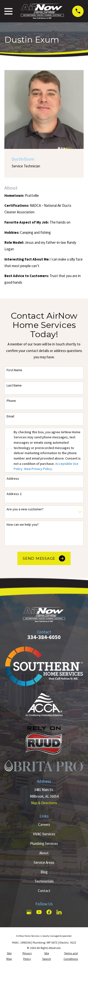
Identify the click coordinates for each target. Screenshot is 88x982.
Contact (44, 890)
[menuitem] (9, 956)
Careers (44, 824)
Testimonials (44, 881)
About (44, 853)
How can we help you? (23, 525)
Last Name (14, 385)
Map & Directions (44, 803)
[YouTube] (39, 912)
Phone (11, 401)
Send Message (39, 558)
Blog (44, 872)
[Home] (42, 11)
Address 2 (14, 494)
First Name (14, 370)
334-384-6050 (44, 637)
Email (10, 416)
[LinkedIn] (59, 912)
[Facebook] (49, 912)
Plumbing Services (44, 843)
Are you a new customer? (25, 509)
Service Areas (44, 862)
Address (13, 479)
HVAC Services (44, 834)
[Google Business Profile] (29, 912)
